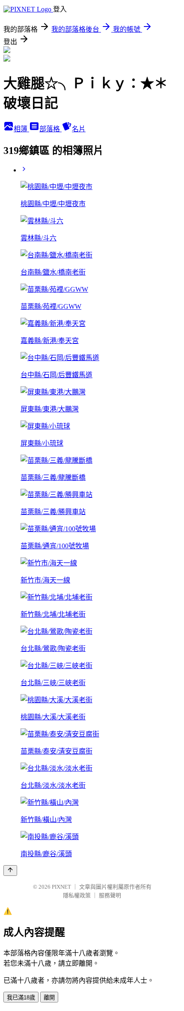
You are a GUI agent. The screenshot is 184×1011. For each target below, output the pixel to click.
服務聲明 (110, 895)
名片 (79, 129)
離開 (49, 997)
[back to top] (10, 870)
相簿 (21, 129)
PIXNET (61, 887)
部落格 (50, 129)
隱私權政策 (77, 895)
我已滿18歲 (21, 997)
